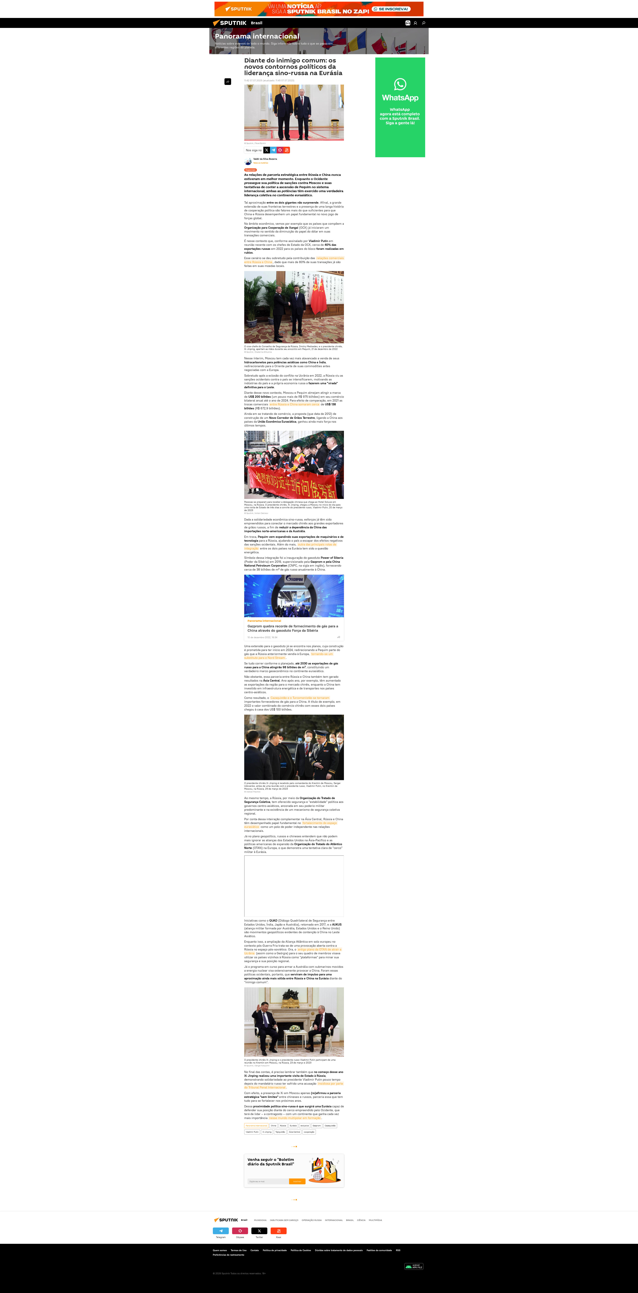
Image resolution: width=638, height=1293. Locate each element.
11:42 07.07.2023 (253, 80)
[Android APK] (414, 1267)
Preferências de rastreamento (228, 1254)
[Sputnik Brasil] (231, 27)
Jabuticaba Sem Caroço (284, 1220)
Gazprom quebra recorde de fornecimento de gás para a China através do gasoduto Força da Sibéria (293, 628)
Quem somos (220, 1250)
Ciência (361, 1220)
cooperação (309, 1132)
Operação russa (312, 1220)
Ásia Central (294, 1132)
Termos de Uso (239, 1250)
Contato (255, 1250)
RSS (398, 1250)
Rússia (283, 1125)
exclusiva (305, 1125)
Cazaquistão (330, 1125)
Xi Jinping (267, 1132)
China (273, 1125)
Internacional (334, 1220)
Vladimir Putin (252, 1132)
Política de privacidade (275, 1250)
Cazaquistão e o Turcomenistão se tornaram (300, 698)
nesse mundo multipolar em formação (294, 1118)
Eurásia (293, 1125)
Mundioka (260, 1220)
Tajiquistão (280, 1132)
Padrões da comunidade (379, 1250)
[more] (338, 637)
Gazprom (317, 1125)
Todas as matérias (260, 163)
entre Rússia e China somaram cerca (294, 404)
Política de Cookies (301, 1250)
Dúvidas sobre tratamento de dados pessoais (339, 1250)
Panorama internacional (264, 621)
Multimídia (375, 1220)
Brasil (350, 1220)
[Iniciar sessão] (415, 23)
